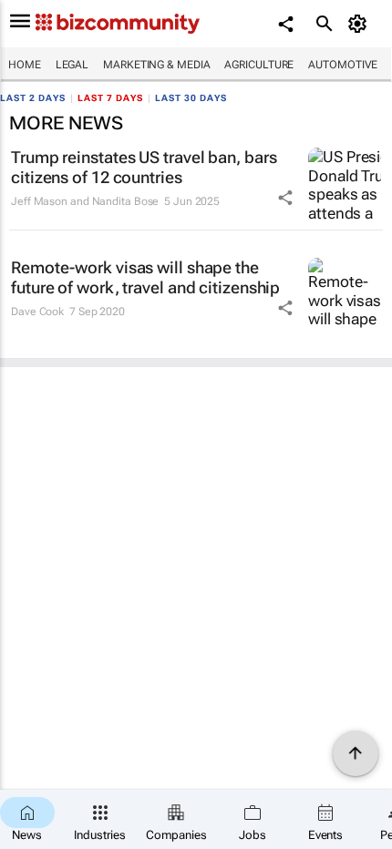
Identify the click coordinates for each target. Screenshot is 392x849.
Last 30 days (191, 98)
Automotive (342, 64)
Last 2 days (33, 98)
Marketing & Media (156, 64)
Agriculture (259, 64)
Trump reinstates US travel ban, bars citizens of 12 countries (143, 167)
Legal (72, 64)
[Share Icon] (285, 198)
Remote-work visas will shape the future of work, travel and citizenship (145, 277)
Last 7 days (110, 98)
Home (24, 64)
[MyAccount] (360, 23)
